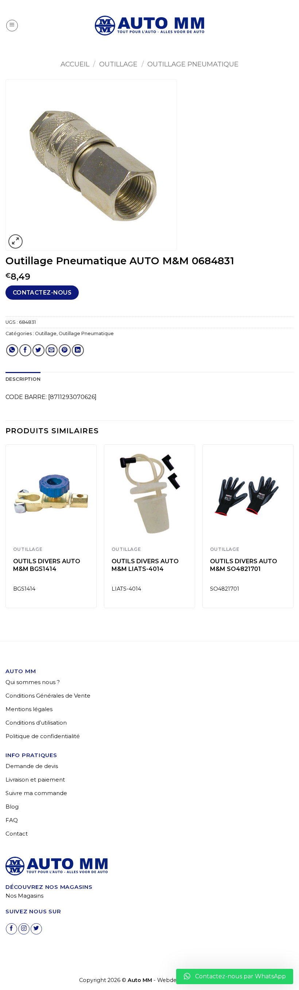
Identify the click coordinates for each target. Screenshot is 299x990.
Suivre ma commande (36, 793)
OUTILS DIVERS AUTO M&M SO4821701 (243, 565)
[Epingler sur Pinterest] (65, 350)
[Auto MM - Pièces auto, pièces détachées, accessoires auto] (149, 25)
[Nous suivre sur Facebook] (11, 929)
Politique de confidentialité (42, 736)
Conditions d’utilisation (36, 722)
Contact (16, 833)
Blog (12, 806)
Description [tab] (22, 379)
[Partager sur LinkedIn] (78, 350)
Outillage (118, 64)
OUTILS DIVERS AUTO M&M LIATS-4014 (145, 565)
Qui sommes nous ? (32, 682)
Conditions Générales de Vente (47, 695)
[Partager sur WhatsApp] (12, 350)
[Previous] (5, 529)
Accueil (75, 64)
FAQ (11, 820)
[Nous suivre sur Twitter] (36, 929)
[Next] (293, 529)
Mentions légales (29, 709)
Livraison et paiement (35, 779)
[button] (12, 25)
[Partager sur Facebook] (25, 350)
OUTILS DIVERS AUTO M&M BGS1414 (46, 565)
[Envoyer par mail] (52, 350)
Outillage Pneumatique (192, 64)
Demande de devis (31, 766)
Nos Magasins (24, 895)
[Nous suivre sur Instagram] (24, 929)
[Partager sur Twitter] (38, 350)
